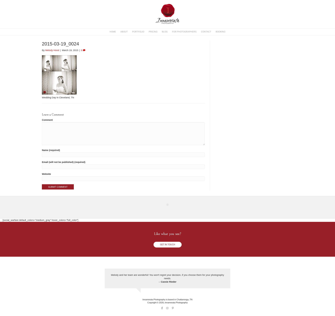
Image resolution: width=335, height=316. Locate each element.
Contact (206, 32)
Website (46, 174)
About (124, 32)
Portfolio (138, 32)
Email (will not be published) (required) (63, 162)
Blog (165, 32)
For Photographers (184, 32)
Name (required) (51, 150)
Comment (47, 120)
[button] (167, 245)
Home (113, 32)
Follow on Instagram (169, 209)
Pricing (153, 32)
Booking (220, 32)
